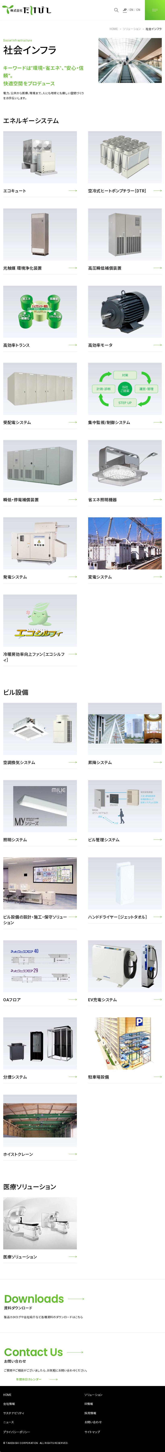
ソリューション (132, 29)
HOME (114, 29)
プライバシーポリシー (16, 1432)
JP (125, 9)
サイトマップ (92, 1432)
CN (138, 9)
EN (131, 9)
